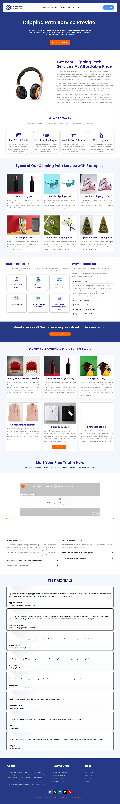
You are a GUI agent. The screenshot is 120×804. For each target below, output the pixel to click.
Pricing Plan (77, 7)
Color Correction (60, 427)
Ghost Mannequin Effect (23, 424)
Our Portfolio (65, 7)
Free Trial (108, 7)
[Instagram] (55, 792)
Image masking (96, 378)
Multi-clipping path (23, 237)
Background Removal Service (23, 378)
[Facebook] (50, 792)
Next (95, 513)
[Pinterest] (69, 792)
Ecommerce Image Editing (60, 378)
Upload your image (28, 495)
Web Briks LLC (80, 797)
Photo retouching (96, 426)
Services (55, 7)
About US (46, 7)
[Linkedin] (60, 792)
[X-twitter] (65, 792)
